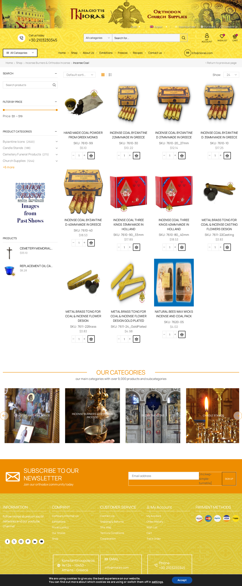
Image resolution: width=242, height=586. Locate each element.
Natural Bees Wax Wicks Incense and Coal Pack (174, 313)
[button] (91, 155)
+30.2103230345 (43, 40)
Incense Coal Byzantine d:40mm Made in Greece (83, 222)
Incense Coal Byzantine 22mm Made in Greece (128, 135)
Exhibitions (105, 53)
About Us (88, 53)
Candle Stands (13, 148)
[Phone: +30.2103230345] (155, 565)
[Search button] (183, 38)
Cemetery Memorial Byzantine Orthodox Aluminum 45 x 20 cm (36, 248)
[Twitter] (14, 541)
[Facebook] (7, 541)
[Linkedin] (34, 541)
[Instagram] (21, 541)
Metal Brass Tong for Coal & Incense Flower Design (83, 316)
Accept (182, 580)
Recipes (138, 53)
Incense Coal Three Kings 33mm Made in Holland (128, 224)
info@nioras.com (202, 53)
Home (62, 53)
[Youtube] (41, 541)
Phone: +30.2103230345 (172, 565)
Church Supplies (14, 161)
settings (157, 582)
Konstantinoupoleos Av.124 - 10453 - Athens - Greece (78, 565)
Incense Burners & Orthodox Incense (48, 63)
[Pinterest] (28, 541)
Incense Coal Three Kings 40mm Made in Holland (174, 224)
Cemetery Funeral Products (22, 154)
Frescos (122, 53)
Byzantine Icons (14, 141)
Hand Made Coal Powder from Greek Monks (83, 135)
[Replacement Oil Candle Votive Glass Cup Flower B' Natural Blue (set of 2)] (9, 270)
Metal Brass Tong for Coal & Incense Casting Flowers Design (219, 224)
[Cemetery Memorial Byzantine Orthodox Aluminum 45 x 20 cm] (9, 252)
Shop (74, 53)
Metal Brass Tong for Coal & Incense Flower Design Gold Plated (128, 316)
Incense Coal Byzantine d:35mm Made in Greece (219, 135)
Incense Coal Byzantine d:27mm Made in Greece (174, 135)
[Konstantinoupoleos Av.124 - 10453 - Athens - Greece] (58, 565)
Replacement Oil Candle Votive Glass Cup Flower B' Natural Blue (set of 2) (36, 266)
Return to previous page (222, 63)
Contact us (155, 53)
